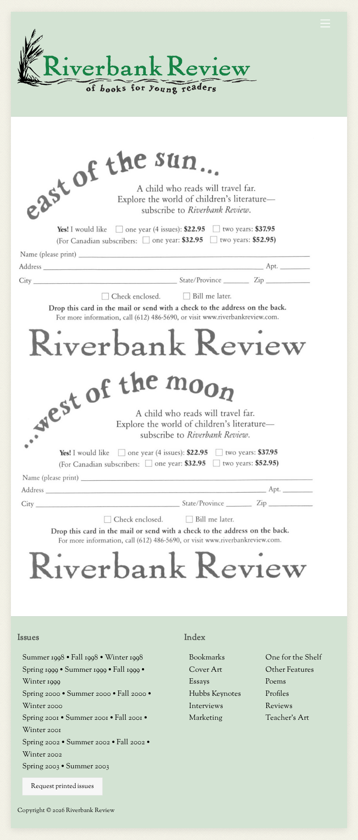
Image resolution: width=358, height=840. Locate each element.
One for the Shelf (293, 658)
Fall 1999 (127, 670)
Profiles (277, 694)
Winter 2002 (42, 755)
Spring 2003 (41, 766)
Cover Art (205, 670)
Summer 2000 (90, 694)
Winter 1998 (124, 658)
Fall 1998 (85, 658)
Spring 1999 (41, 670)
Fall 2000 (132, 694)
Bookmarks (207, 658)
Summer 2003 (87, 766)
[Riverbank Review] (137, 93)
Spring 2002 (42, 742)
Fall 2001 (129, 718)
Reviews (279, 706)
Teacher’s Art (287, 718)
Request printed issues (62, 786)
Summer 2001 (87, 718)
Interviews (206, 706)
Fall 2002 (132, 742)
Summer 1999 (86, 670)
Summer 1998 (44, 658)
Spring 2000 (42, 694)
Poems (275, 682)
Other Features (289, 670)
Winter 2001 (41, 730)
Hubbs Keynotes (215, 694)
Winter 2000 (42, 706)
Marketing (205, 718)
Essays (199, 682)
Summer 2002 (89, 742)
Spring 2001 (41, 718)
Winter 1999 (41, 682)
